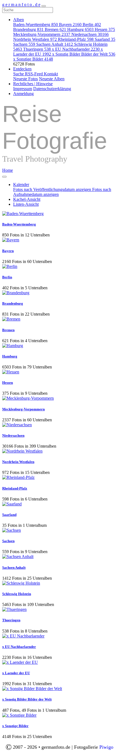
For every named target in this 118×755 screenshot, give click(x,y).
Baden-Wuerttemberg (35, 24)
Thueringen (37, 49)
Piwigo (106, 747)
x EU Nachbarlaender (76, 49)
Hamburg (80, 29)
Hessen (105, 29)
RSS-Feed (34, 74)
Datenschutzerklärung (52, 88)
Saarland (105, 39)
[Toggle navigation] (43, 6)
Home (7, 170)
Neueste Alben (51, 78)
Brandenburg (28, 29)
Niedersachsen (90, 34)
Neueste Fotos (25, 78)
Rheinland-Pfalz (76, 39)
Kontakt (51, 74)
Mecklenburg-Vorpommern (41, 34)
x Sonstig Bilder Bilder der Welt (83, 54)
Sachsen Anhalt (54, 44)
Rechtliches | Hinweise (33, 83)
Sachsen (24, 44)
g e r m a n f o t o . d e (21, 4)
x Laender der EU (16, 673)
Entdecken (22, 69)
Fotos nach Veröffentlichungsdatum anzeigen (52, 189)
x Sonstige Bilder (33, 59)
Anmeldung (23, 93)
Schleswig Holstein (16, 594)
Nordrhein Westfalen (35, 39)
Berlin (92, 24)
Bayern (70, 24)
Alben (18, 19)
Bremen (55, 29)
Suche (19, 74)
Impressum (22, 88)
